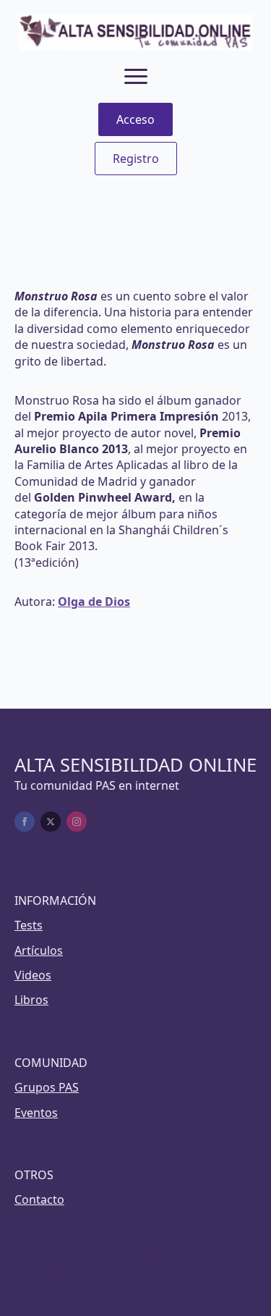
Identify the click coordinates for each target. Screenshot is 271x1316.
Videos (32, 975)
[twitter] (50, 821)
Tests (28, 925)
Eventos (36, 1113)
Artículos (38, 950)
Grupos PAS (46, 1087)
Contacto (39, 1199)
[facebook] (24, 821)
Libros (31, 1000)
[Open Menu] (135, 76)
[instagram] (76, 821)
